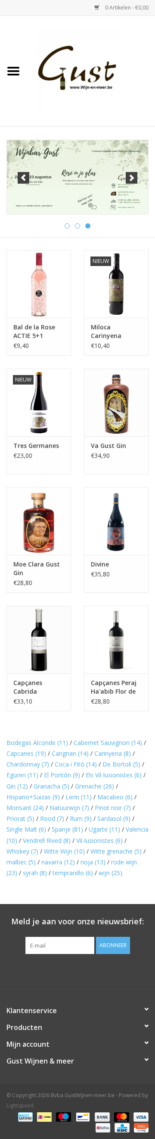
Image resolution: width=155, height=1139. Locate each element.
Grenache (94, 786)
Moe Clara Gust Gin (36, 568)
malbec (21, 862)
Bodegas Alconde (37, 742)
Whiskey (22, 851)
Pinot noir (113, 808)
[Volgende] (131, 178)
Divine (100, 564)
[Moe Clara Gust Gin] (38, 521)
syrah (35, 873)
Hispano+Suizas (33, 797)
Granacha (51, 786)
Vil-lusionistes (99, 840)
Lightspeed (20, 1105)
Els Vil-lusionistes (114, 775)
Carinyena (112, 753)
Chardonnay (27, 764)
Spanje (67, 829)
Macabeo (115, 797)
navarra (58, 862)
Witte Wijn (64, 851)
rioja (93, 862)
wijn (110, 873)
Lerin (78, 797)
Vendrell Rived (47, 840)
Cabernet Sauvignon (108, 742)
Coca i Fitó (76, 764)
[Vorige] (23, 178)
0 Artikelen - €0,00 (126, 7)
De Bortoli (121, 764)
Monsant (25, 808)
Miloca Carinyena (106, 331)
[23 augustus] (77, 177)
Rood (52, 818)
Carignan (70, 753)
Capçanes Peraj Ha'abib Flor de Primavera (113, 687)
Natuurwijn (69, 808)
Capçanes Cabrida (27, 687)
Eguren (22, 775)
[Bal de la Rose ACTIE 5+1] (38, 284)
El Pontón (62, 775)
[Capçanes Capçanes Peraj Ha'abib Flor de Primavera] (116, 639)
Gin (17, 786)
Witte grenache (116, 851)
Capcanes (26, 753)
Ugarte (104, 829)
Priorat (20, 818)
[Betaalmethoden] (24, 1116)
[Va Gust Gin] (116, 402)
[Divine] (116, 521)
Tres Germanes (36, 445)
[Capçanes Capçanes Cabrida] (38, 639)
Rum (81, 818)
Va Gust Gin (108, 445)
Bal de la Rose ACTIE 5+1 (34, 331)
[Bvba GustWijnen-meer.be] (91, 70)
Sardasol (113, 818)
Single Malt (26, 829)
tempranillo (73, 873)
